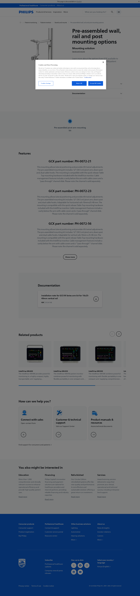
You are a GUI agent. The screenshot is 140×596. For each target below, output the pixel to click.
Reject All (79, 83)
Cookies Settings (46, 83)
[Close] (103, 62)
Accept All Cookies (95, 83)
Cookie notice (87, 77)
